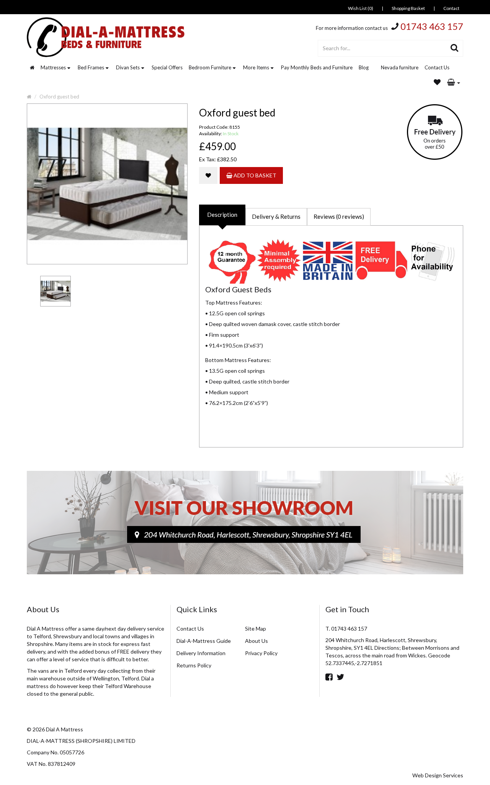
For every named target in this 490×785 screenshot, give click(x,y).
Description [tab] (222, 214)
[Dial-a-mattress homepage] (106, 37)
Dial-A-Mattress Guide (203, 641)
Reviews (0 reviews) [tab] (339, 216)
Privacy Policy (261, 653)
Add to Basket (254, 175)
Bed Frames (91, 67)
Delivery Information (200, 653)
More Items (256, 67)
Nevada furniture (399, 67)
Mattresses (53, 67)
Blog (364, 67)
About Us (256, 641)
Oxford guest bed (59, 96)
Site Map (255, 628)
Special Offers (167, 67)
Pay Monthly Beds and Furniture (317, 67)
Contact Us (437, 67)
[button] (453, 82)
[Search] (454, 48)
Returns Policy (193, 665)
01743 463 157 (431, 26)
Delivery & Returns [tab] (276, 216)
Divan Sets (128, 67)
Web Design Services (437, 775)
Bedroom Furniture (210, 67)
